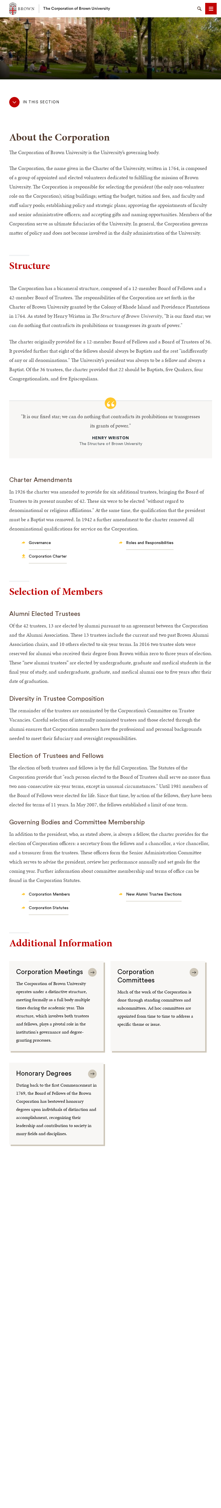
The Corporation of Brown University (76, 9)
